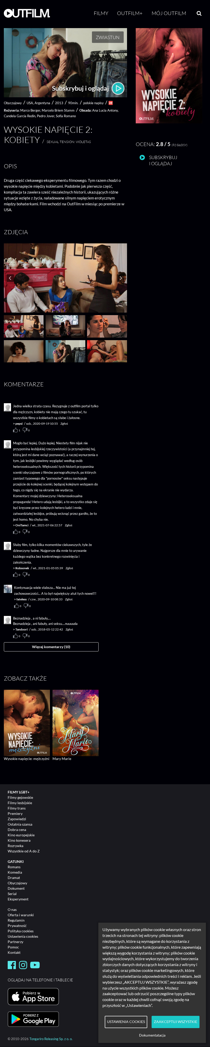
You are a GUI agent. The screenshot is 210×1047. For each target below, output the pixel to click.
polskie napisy (93, 103)
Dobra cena (17, 829)
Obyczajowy (17, 883)
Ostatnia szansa (20, 824)
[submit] (199, 13)
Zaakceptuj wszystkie (175, 1022)
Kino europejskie (21, 835)
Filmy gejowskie (20, 797)
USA (30, 103)
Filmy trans (17, 808)
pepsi (19, 423)
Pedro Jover (45, 116)
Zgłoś (64, 423)
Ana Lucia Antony (105, 110)
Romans (14, 867)
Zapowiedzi (17, 819)
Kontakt (14, 952)
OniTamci (21, 525)
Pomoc (13, 947)
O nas (12, 909)
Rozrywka (15, 845)
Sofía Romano (66, 116)
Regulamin (16, 920)
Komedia (15, 872)
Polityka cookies (21, 931)
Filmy (101, 13)
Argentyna (42, 103)
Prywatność (17, 925)
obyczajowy (13, 103)
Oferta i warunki (21, 915)
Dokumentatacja (152, 1035)
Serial (12, 893)
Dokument (16, 888)
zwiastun (108, 37)
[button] (169, 122)
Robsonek (22, 568)
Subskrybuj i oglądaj (81, 88)
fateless (21, 599)
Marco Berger (30, 110)
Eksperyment (18, 899)
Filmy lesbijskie (20, 803)
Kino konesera (19, 840)
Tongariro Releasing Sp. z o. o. (50, 1039)
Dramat (14, 877)
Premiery (15, 813)
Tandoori (21, 629)
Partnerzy (15, 941)
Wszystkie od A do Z (24, 851)
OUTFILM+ (130, 13)
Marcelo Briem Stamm (58, 110)
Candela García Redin (19, 116)
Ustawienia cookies (23, 936)
